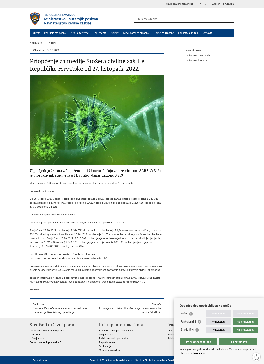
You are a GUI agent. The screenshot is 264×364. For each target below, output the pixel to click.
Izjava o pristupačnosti (163, 360)
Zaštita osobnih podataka (113, 338)
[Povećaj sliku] (97, 119)
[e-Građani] (45, 4)
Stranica (34, 289)
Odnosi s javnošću (109, 350)
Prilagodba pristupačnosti (179, 3)
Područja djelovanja (55, 33)
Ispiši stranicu (193, 49)
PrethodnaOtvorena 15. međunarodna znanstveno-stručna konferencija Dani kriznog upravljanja (60, 308)
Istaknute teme (80, 33)
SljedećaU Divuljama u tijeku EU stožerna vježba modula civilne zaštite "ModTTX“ (130, 308)
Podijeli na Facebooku (198, 54)
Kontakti (207, 33)
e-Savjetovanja (38, 338)
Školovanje (105, 346)
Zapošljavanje (107, 342)
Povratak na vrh (40, 360)
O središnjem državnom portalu (47, 330)
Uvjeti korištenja (143, 360)
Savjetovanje (106, 334)
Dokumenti (99, 33)
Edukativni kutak (188, 33)
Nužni (183, 313)
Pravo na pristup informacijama (116, 330)
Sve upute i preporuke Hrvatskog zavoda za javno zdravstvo (66, 258)
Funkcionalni (188, 321)
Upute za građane (164, 33)
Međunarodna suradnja (136, 33)
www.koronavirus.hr (128, 281)
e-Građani (228, 3)
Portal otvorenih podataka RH (46, 342)
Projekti (114, 33)
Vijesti (36, 33)
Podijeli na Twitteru (196, 59)
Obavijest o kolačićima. (193, 353)
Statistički (187, 329)
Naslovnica (36, 42)
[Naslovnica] (81, 18)
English (216, 3)
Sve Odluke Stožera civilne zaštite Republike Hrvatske (63, 254)
